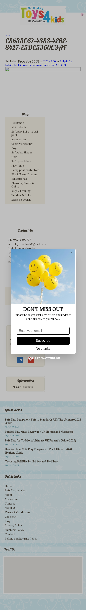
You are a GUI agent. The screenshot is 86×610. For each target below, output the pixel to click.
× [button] (71, 253)
